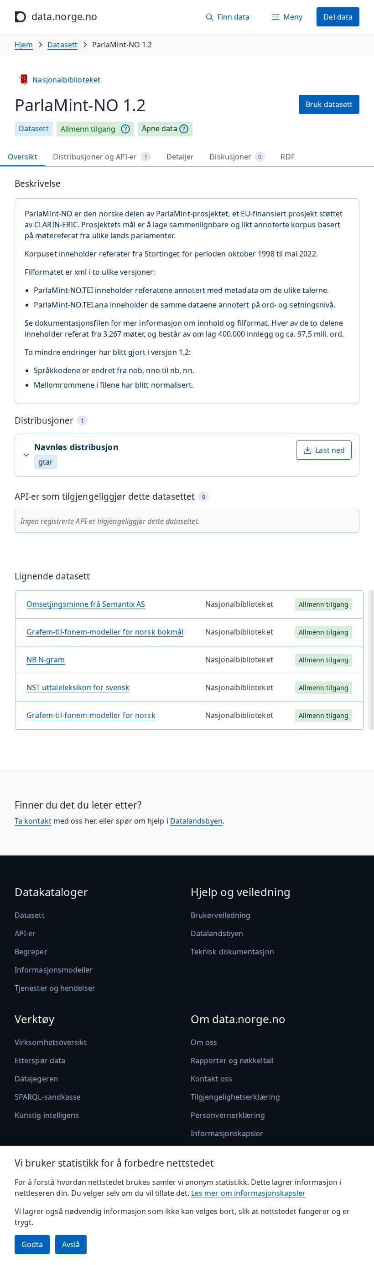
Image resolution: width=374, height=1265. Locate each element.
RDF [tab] (287, 157)
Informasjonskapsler (227, 1133)
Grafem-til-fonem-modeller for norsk (91, 715)
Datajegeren (36, 1079)
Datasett (62, 45)
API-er (25, 933)
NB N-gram (45, 660)
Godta (32, 1244)
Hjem (24, 45)
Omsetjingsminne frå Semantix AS (85, 604)
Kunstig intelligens (47, 1115)
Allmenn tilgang (88, 129)
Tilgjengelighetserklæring (235, 1097)
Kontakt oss (211, 1079)
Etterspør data (40, 1060)
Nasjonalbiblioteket (66, 80)
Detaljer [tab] (180, 157)
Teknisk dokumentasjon (232, 952)
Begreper (31, 952)
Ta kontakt (33, 821)
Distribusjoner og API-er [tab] (100, 157)
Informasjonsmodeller (54, 970)
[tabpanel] (187, 457)
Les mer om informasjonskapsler (248, 1193)
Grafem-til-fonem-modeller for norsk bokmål (104, 632)
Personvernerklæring (228, 1115)
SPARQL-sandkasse (48, 1097)
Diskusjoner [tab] (235, 157)
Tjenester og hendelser (55, 988)
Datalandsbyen (196, 821)
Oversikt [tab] (22, 157)
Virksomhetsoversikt (51, 1042)
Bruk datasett (329, 104)
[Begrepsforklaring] (125, 128)
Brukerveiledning (220, 915)
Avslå (71, 1244)
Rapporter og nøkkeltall (232, 1060)
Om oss (204, 1042)
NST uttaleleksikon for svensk (78, 687)
